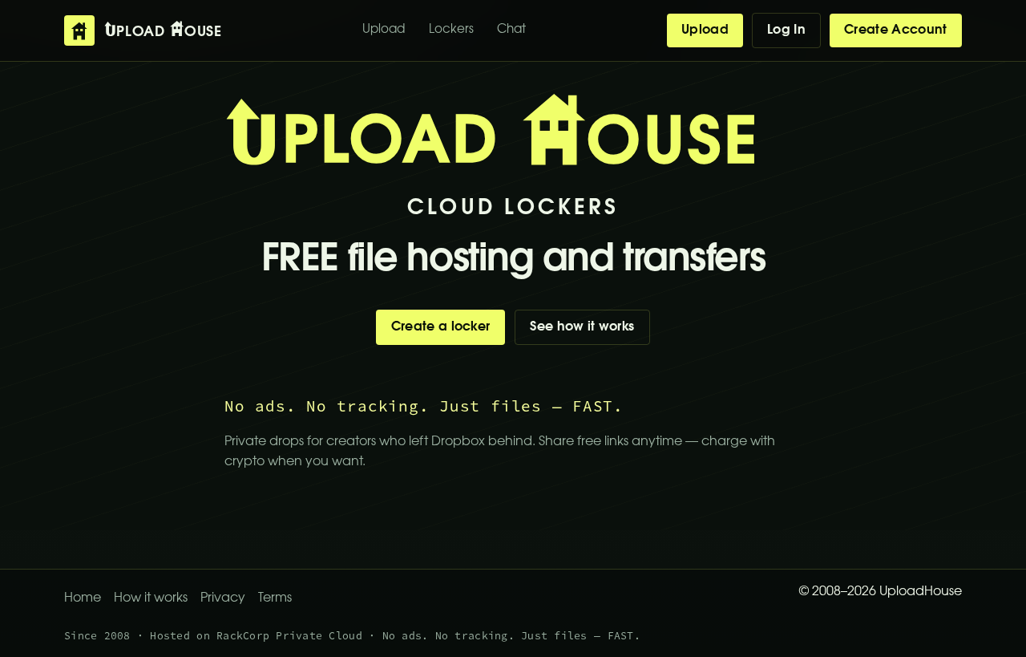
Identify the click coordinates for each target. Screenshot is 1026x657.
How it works (151, 598)
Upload (383, 30)
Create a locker (441, 327)
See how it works (582, 327)
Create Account (895, 30)
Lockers (451, 30)
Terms (275, 598)
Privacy (222, 598)
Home (82, 598)
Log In (786, 30)
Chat (511, 30)
